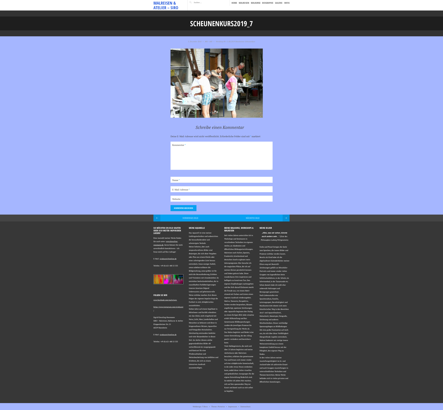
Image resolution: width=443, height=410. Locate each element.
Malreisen (244, 2)
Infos (287, 2)
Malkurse (255, 2)
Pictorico (221, 406)
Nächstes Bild (252, 218)
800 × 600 (208, 41)
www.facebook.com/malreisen (165, 300)
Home (234, 2)
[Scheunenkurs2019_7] (217, 116)
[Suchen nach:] (203, 2)
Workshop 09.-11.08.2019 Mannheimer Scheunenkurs (235, 41)
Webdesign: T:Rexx (200, 406)
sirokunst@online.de (168, 259)
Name (176, 180)
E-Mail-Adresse (181, 189)
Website (176, 199)
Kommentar (179, 145)
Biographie (267, 2)
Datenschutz (245, 406)
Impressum (232, 406)
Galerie (278, 2)
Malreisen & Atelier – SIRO (165, 5)
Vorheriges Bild (190, 218)
